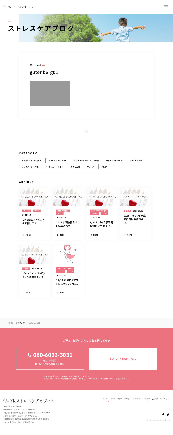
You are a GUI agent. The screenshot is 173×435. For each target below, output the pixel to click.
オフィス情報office (147, 399)
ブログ (104, 166)
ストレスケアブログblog (137, 399)
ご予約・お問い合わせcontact (164, 399)
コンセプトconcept (105, 399)
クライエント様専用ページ (155, 399)
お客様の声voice (119, 399)
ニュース (90, 166)
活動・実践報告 (136, 160)
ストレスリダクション (54, 166)
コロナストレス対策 (30, 166)
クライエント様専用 (114, 160)
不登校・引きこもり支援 (31, 160)
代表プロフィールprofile (128, 399)
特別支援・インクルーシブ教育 (86, 160)
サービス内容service (112, 399)
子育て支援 (75, 166)
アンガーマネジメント (57, 160)
